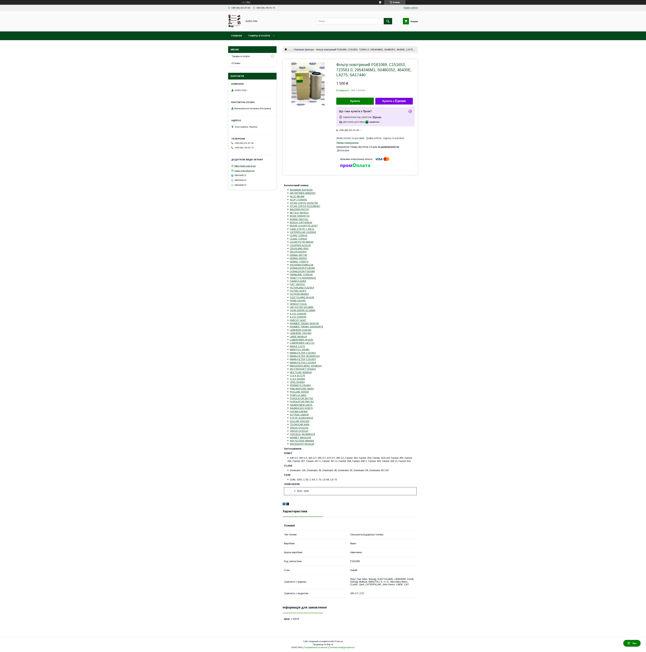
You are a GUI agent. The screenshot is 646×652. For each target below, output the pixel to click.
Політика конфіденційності (342, 647)
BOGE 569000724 (299, 216)
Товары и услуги (259, 35)
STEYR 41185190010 (301, 418)
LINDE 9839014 (298, 336)
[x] (287, 504)
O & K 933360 (297, 379)
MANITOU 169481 (300, 349)
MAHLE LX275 (297, 346)
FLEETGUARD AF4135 (302, 297)
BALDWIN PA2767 (299, 209)
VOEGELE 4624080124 (302, 434)
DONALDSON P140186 (302, 268)
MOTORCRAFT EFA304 (303, 369)
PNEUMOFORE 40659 (302, 388)
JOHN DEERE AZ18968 (302, 310)
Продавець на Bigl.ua (323, 644)
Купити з (388, 101)
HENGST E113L (298, 304)
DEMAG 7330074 (299, 261)
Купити (355, 101)
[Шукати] (388, 21)
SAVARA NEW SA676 (301, 405)
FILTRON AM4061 (299, 294)
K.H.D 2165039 (298, 317)
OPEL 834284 (297, 382)
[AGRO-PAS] (234, 27)
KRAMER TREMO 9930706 (304, 323)
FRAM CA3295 (298, 300)
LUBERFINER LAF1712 (302, 343)
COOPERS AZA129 (300, 245)
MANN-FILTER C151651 (303, 353)
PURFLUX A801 (298, 395)
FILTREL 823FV (298, 291)
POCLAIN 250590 (299, 392)
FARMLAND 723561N (301, 274)
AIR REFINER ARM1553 (302, 193)
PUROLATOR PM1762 (302, 401)
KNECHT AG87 (298, 320)
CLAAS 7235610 (298, 235)
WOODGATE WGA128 (302, 444)
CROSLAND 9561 (299, 248)
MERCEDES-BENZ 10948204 (305, 365)
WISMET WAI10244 (300, 437)
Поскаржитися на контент (316, 647)
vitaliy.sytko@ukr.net (244, 170)
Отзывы (235, 63)
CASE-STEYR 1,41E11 (302, 229)
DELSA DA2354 (298, 251)
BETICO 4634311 (299, 212)
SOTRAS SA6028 (299, 414)
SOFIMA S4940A (299, 411)
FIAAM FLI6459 (298, 281)
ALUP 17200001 (298, 199)
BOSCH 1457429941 (301, 222)
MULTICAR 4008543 (301, 372)
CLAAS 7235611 (298, 238)
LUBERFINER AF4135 (301, 339)
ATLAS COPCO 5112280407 (305, 206)
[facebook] (284, 504)
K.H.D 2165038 (298, 313)
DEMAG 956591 (298, 258)
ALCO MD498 (297, 196)
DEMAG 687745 (298, 255)
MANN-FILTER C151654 (303, 362)
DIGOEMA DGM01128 (301, 264)
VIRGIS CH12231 (299, 427)
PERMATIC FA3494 (300, 385)
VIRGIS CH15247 (299, 431)
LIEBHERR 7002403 (300, 333)
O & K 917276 (297, 375)
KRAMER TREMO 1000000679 (306, 326)
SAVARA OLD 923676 (301, 408)
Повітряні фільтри (304, 49)
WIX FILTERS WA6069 (302, 440)
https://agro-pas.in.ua (245, 166)
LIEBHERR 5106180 (300, 330)
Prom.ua (339, 641)
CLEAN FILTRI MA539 (301, 242)
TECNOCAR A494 (299, 424)
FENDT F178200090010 (303, 278)
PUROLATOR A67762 (301, 398)
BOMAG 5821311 (299, 219)
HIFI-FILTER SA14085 (301, 307)
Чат (634, 643)
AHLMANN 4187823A (301, 190)
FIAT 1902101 (297, 284)
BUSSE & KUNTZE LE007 (304, 225)
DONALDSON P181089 (302, 271)
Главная (236, 35)
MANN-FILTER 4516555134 (304, 356)
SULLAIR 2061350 (299, 421)
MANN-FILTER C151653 (303, 359)
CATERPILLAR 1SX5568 (303, 232)
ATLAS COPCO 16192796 (304, 203)
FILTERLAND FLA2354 (302, 287)
